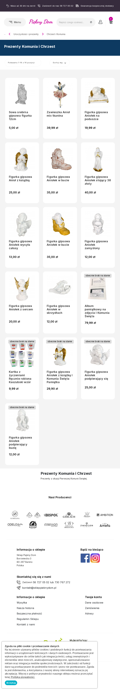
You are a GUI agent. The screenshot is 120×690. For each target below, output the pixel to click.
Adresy (89, 613)
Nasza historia (25, 608)
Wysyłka (22, 602)
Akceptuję (11, 682)
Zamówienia (92, 608)
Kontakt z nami (26, 624)
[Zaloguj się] (100, 22)
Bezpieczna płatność (29, 613)
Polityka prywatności (22, 677)
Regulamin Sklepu (28, 619)
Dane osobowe (94, 602)
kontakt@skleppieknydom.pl (39, 587)
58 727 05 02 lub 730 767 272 (51, 582)
